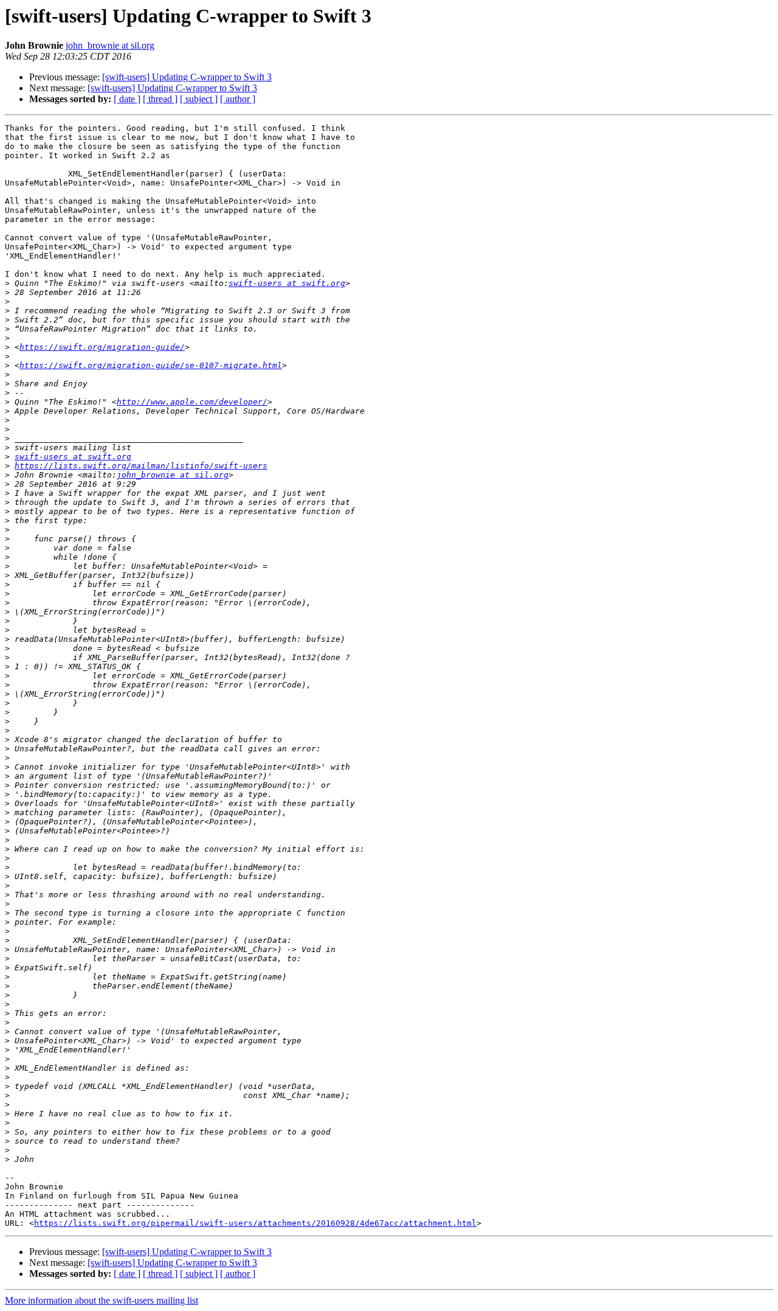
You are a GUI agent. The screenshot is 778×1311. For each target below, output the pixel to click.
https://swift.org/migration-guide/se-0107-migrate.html (150, 365)
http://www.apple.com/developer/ (192, 401)
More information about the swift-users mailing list (101, 1300)
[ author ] (237, 99)
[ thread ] (160, 99)
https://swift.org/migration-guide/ (102, 347)
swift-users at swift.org (287, 283)
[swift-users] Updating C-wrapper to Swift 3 (187, 77)
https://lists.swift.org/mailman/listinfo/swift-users (141, 465)
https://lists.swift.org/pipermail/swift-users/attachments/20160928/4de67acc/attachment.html (255, 1223)
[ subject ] (199, 99)
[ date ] (127, 99)
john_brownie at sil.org (110, 45)
